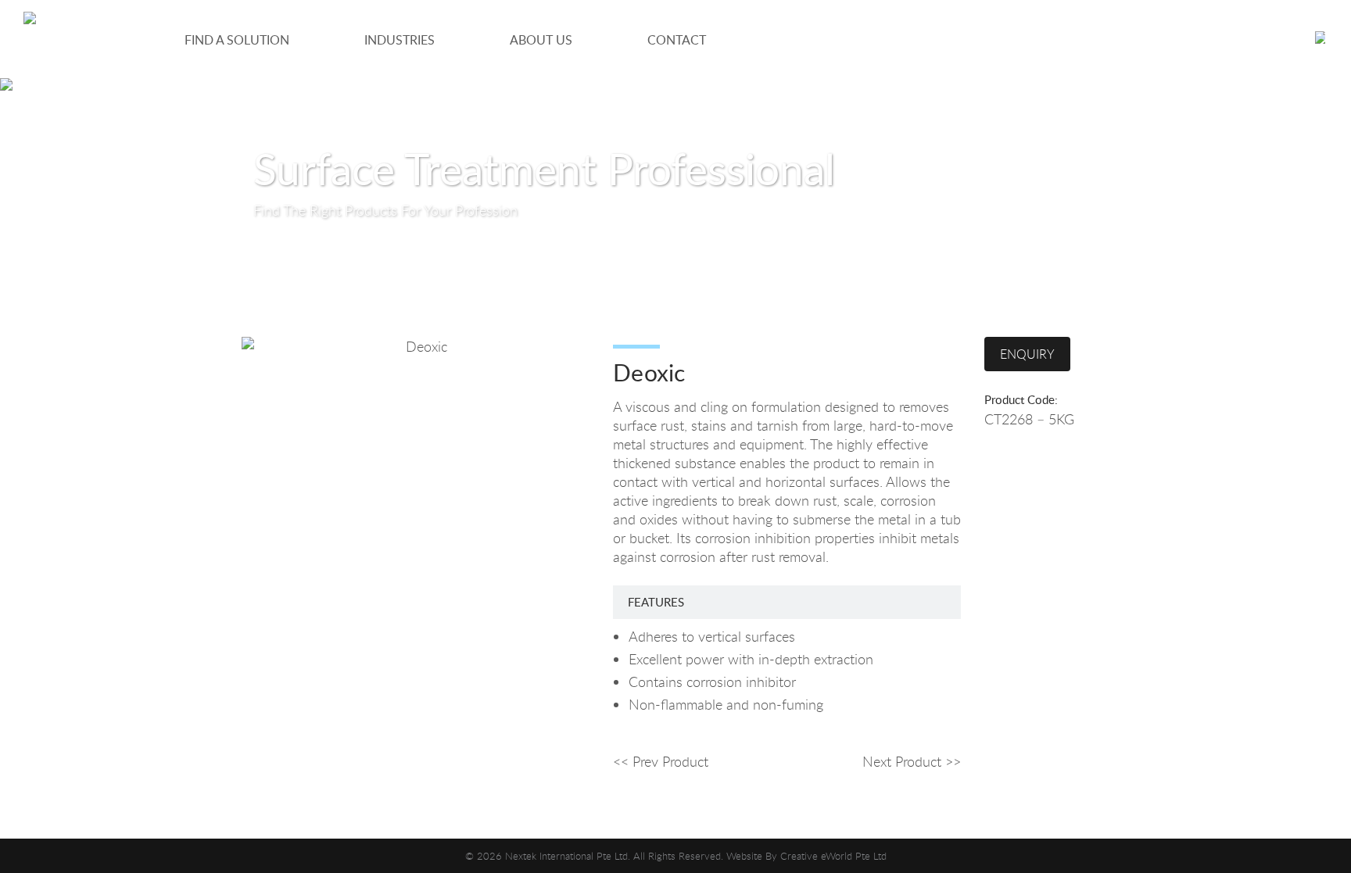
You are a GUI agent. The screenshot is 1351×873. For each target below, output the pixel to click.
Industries (399, 39)
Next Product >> (911, 761)
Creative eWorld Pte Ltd (833, 856)
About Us (541, 39)
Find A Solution (237, 39)
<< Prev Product (660, 761)
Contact (676, 39)
